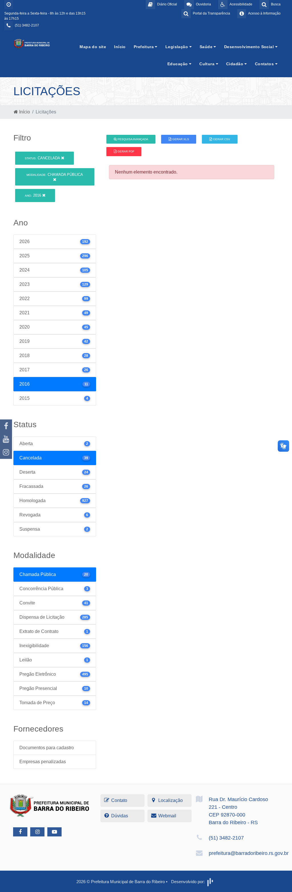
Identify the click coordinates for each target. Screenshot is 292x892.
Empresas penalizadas (42, 761)
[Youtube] (6, 439)
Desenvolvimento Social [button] (249, 46)
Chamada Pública (55, 174)
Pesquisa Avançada (132, 139)
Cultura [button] (207, 64)
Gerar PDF (125, 151)
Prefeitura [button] (144, 46)
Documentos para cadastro (46, 747)
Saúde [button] (207, 46)
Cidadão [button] (235, 64)
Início (120, 46)
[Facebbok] (20, 831)
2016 (33, 195)
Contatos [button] (265, 64)
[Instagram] (6, 452)
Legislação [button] (177, 46)
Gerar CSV (221, 139)
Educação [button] (178, 64)
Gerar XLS (180, 139)
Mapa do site (93, 46)
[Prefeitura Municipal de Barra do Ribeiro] (31, 43)
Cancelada (43, 158)
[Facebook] (6, 426)
